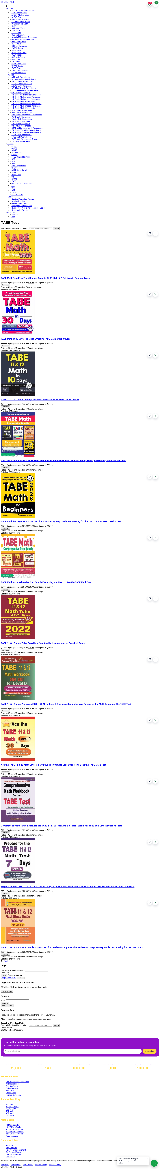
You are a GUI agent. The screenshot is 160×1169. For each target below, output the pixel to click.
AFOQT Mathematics (20, 15)
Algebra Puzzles (18, 201)
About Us (9, 1145)
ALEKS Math (11, 1109)
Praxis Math (16, 50)
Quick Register (7, 991)
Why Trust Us (11, 1148)
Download (5, 285)
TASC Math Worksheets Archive (24, 139)
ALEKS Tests (16, 17)
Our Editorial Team (13, 1152)
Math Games (11, 1093)
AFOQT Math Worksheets (22, 81)
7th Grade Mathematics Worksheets (26, 104)
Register (21, 978)
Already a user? (7, 1005)
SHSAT (14, 168)
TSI (13, 186)
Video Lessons (12, 1136)
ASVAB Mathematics (20, 19)
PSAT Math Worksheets (21, 121)
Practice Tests (12, 1086)
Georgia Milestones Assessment (24, 37)
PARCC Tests (17, 48)
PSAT (13, 192)
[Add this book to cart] (155, 233)
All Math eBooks (12, 1125)
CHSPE (14, 155)
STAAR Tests (17, 66)
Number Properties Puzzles (22, 199)
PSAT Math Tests (18, 53)
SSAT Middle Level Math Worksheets (27, 128)
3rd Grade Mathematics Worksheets (26, 95)
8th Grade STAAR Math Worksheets (26, 132)
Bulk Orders (28, 1165)
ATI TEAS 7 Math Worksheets (23, 88)
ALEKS (14, 148)
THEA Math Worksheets (21, 135)
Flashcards (10, 1090)
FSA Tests (15, 30)
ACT (13, 190)
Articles (14, 214)
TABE (13, 181)
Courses (10, 143)
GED (13, 159)
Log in (4, 975)
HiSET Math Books (13, 1127)
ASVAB (14, 150)
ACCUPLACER (17, 194)
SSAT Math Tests (18, 64)
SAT (13, 188)
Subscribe (149, 1051)
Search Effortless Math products (14, 228)
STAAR (14, 179)
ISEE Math (10, 1115)
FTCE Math (16, 33)
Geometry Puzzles (19, 203)
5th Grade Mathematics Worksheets (26, 99)
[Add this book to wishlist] (149, 233)
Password (5, 973)
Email (3, 1000)
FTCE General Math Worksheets (24, 90)
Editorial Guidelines (13, 1154)
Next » (6, 961)
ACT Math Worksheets (20, 77)
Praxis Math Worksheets (21, 119)
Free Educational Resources (17, 1082)
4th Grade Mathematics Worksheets (26, 97)
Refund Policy (41, 1165)
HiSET (14, 161)
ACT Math (10, 1113)
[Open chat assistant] (154, 1163)
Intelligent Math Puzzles (21, 206)
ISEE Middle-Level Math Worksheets (26, 115)
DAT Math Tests (18, 28)
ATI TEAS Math (12, 1107)
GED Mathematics (18, 35)
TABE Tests (16, 68)
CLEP (13, 26)
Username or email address (12, 970)
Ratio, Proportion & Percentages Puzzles (28, 208)
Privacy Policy (55, 1165)
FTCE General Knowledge (21, 157)
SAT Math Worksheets (20, 124)
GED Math (10, 1104)
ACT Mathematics (19, 13)
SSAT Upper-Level (19, 170)
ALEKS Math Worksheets (21, 84)
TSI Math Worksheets (20, 141)
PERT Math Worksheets (21, 117)
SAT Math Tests (18, 57)
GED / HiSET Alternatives (21, 183)
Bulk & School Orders (14, 1134)
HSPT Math (16, 44)
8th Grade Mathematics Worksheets (26, 106)
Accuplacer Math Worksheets (23, 79)
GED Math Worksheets (20, 92)
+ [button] (6, 8)
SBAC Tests (16, 59)
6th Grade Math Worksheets (23, 101)
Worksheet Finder (13, 1084)
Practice (10, 75)
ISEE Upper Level (18, 166)
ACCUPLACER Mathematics (23, 10)
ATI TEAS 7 (16, 152)
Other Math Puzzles (19, 210)
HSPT (14, 163)
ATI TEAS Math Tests (20, 22)
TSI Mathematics (18, 73)
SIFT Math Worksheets (21, 126)
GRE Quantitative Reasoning (22, 39)
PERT (13, 172)
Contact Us (10, 1156)
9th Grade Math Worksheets (23, 108)
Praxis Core (16, 175)
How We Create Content (16, 1150)
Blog (13, 217)
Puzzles (10, 197)
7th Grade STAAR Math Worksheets (26, 130)
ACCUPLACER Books (14, 1129)
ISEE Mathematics (19, 46)
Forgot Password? (8, 978)
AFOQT (14, 146)
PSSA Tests (16, 55)
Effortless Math (7, 2)
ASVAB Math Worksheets (21, 86)
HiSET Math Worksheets (21, 110)
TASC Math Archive (19, 70)
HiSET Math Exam (18, 41)
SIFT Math (15, 61)
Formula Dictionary (13, 1095)
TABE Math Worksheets (21, 137)
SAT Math (10, 1111)
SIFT (13, 177)
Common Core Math (19, 24)
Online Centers (12, 1088)
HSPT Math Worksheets (21, 112)
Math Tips (11, 212)
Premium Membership (15, 1131)
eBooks (10, 8)
